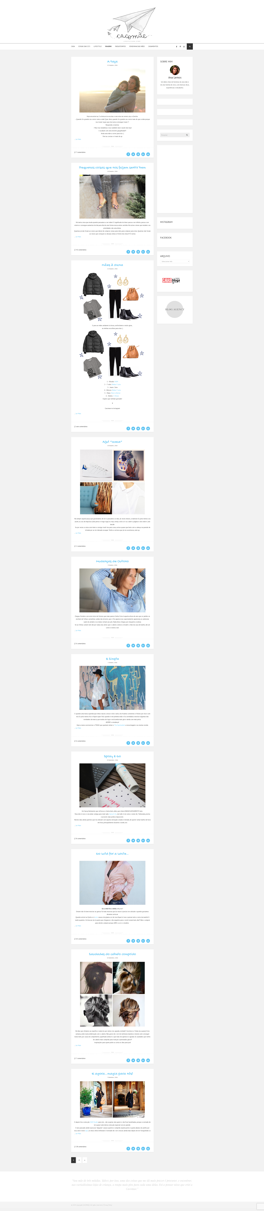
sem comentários (81, 426)
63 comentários (81, 939)
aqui (86, 1131)
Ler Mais (78, 139)
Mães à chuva (112, 265)
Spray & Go (112, 756)
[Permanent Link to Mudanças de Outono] (112, 612)
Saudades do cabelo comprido (112, 954)
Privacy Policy (108, 1205)
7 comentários (80, 152)
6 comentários (81, 644)
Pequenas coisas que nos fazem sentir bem (112, 167)
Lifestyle (98, 46)
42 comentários (81, 250)
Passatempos (120, 46)
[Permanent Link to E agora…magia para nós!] (112, 1118)
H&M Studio (94, 1122)
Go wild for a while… (112, 854)
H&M (116, 382)
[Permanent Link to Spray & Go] (112, 807)
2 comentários (81, 546)
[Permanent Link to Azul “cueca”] (112, 514)
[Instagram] (184, 46)
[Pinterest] (180, 46)
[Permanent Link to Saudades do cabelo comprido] (112, 1027)
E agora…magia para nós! (112, 1074)
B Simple (112, 659)
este (96, 917)
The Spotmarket (119, 725)
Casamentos (153, 46)
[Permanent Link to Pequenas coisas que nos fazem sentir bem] (112, 218)
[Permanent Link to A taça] (112, 112)
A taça (112, 61)
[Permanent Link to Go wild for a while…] (112, 904)
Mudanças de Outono (112, 561)
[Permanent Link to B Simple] (112, 709)
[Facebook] (176, 46)
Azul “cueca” (112, 442)
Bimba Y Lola (116, 384)
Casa (73, 46)
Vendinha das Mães (137, 46)
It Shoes (116, 396)
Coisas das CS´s (84, 46)
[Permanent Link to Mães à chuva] (112, 321)
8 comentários (81, 839)
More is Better (115, 393)
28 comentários (81, 1147)
